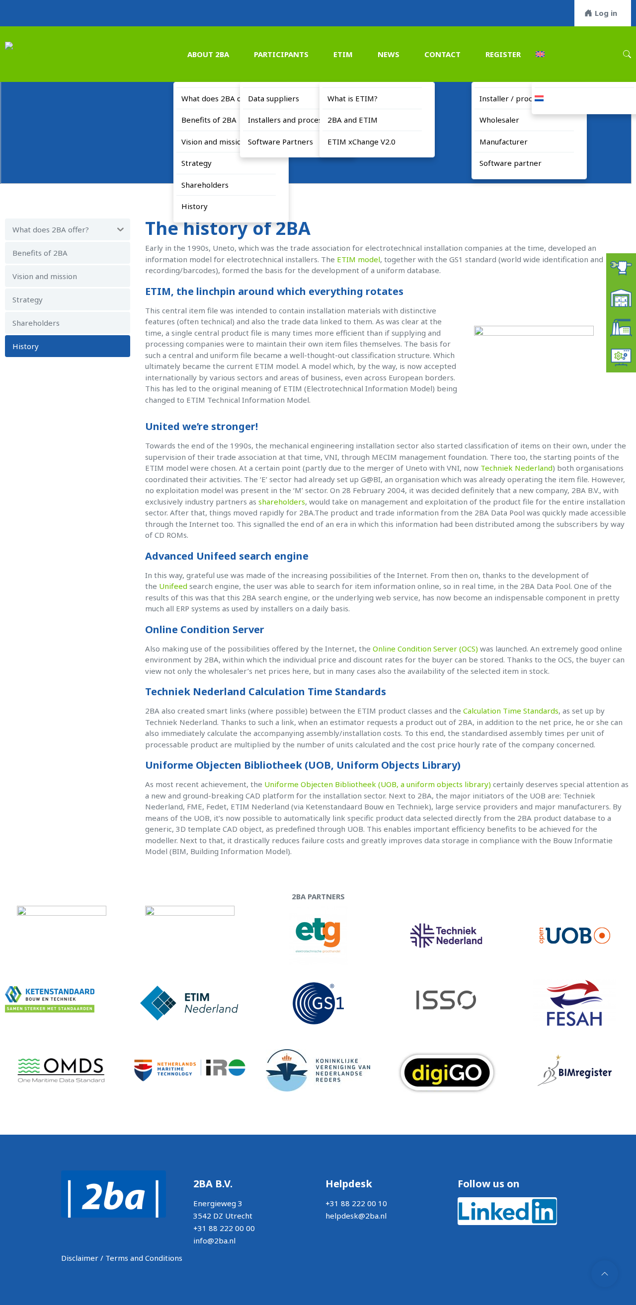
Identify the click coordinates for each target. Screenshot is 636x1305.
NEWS (388, 54)
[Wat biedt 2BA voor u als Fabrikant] (621, 327)
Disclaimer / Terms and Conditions (121, 1258)
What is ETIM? (352, 98)
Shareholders (205, 185)
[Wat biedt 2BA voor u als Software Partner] (621, 357)
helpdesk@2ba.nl (356, 1216)
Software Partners (280, 141)
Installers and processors (292, 120)
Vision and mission (213, 141)
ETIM (343, 54)
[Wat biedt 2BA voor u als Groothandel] (621, 297)
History (194, 206)
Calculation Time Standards (510, 711)
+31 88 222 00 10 (356, 1203)
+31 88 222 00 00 (224, 1228)
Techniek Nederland (516, 468)
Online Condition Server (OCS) (426, 648)
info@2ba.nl (214, 1240)
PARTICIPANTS (281, 54)
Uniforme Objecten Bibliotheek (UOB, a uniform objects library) (377, 784)
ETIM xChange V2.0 (361, 141)
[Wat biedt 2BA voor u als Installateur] (621, 267)
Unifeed (174, 586)
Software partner (510, 163)
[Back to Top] (604, 1273)
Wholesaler (499, 120)
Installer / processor (515, 98)
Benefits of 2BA (209, 120)
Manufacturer (503, 141)
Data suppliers (273, 98)
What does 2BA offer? (219, 98)
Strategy (196, 163)
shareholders (281, 502)
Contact (442, 54)
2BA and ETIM (352, 120)
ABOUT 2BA (208, 54)
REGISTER (503, 54)
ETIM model (358, 259)
